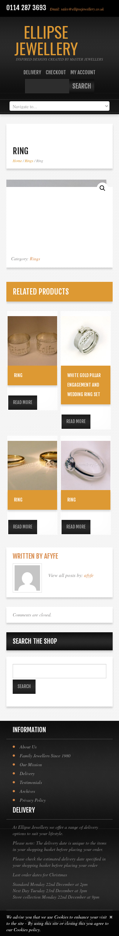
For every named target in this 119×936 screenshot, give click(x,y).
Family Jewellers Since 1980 (45, 756)
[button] (102, 188)
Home (17, 160)
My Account (83, 72)
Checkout (56, 72)
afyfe (51, 556)
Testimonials (31, 782)
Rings (29, 160)
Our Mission (31, 764)
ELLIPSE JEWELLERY (46, 40)
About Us (28, 747)
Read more (22, 402)
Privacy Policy (33, 800)
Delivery (32, 72)
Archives (27, 791)
